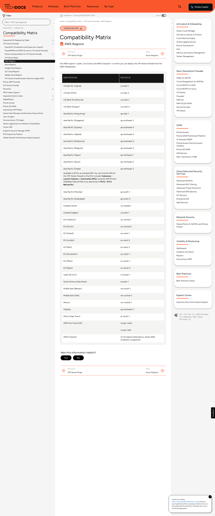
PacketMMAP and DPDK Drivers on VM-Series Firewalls (26, 51)
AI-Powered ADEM (184, 139)
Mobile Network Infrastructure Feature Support (21, 138)
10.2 (189, 314)
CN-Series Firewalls (11, 85)
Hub (178, 49)
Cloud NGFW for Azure (186, 89)
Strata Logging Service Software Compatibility (21, 124)
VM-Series (180, 111)
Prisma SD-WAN (9, 106)
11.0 (185, 314)
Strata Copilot (201, 7)
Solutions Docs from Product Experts (192, 302)
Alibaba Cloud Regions (13, 75)
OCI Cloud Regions (12, 72)
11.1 (193, 314)
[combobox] (26, 22)
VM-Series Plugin (11, 58)
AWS (195, 317)
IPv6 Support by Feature (12, 134)
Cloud (200, 317)
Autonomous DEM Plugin (12, 110)
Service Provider (183, 107)
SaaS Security (182, 202)
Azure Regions (10, 65)
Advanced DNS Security (186, 192)
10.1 (180, 314)
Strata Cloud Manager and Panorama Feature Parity (23, 113)
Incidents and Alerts (185, 252)
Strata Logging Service (186, 42)
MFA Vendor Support (11, 92)
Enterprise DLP (182, 199)
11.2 (180, 317)
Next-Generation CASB (186, 157)
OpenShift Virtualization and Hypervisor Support (24, 47)
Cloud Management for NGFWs (190, 81)
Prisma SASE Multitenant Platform (191, 136)
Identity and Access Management (190, 53)
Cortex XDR (7, 127)
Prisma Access (8, 103)
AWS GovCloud (202, 314)
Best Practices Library (185, 281)
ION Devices (181, 153)
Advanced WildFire (184, 181)
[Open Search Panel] (179, 7)
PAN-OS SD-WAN (184, 103)
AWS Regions (10, 61)
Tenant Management (185, 56)
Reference (187, 317)
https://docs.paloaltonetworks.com (184, 502)
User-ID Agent (8, 117)
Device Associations (185, 45)
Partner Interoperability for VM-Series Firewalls (23, 54)
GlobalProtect (8, 99)
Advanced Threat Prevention (188, 188)
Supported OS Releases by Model (16, 40)
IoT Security (181, 195)
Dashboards (181, 248)
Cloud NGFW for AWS (185, 85)
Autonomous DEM (184, 259)
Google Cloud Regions (13, 68)
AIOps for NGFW (183, 78)
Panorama (7, 89)
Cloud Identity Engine (185, 38)
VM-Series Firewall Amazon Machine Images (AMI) (24, 79)
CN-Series (180, 92)
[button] (213, 412)
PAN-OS (180, 100)
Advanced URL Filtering (186, 184)
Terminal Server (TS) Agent (13, 120)
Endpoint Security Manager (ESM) (16, 131)
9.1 (190, 319)
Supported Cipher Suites (13, 96)
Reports (179, 255)
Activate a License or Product (189, 35)
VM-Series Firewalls (11, 44)
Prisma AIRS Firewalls (11, 82)
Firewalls (180, 96)
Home (62, 21)
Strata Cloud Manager (185, 31)
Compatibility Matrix (74, 21)
